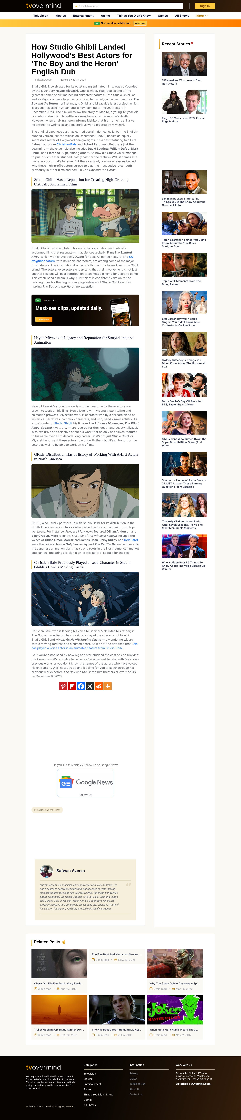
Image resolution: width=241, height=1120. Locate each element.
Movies (60, 15)
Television (40, 15)
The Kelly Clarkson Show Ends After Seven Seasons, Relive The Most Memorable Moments (182, 525)
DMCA (133, 1078)
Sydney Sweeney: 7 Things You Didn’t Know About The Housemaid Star (184, 363)
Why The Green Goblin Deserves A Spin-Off (177, 983)
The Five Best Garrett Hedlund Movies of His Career (124, 1029)
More (200, 15)
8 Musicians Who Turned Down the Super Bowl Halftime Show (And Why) (184, 442)
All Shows (182, 15)
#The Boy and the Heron (47, 809)
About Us (135, 1089)
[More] (107, 686)
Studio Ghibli (63, 423)
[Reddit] (99, 686)
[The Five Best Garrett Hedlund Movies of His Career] (117, 1009)
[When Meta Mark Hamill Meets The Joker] (175, 1009)
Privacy (134, 1073)
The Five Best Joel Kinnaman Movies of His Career (123, 954)
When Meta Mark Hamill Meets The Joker (175, 1029)
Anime (105, 15)
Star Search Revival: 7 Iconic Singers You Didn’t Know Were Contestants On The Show (181, 322)
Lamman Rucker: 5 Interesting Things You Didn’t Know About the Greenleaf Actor (183, 202)
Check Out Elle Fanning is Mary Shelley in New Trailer (67, 983)
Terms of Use (137, 1083)
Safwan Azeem (43, 79)
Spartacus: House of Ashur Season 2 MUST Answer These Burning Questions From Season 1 (184, 483)
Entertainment (83, 15)
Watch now (140, 23)
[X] (90, 686)
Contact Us (136, 1094)
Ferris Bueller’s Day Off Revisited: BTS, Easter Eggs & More (182, 403)
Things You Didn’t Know (134, 15)
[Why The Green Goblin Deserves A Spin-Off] (175, 963)
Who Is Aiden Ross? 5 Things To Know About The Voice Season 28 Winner (183, 566)
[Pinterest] (63, 686)
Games (163, 15)
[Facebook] (81, 686)
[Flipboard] (72, 686)
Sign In (205, 6)
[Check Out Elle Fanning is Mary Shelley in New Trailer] (59, 963)
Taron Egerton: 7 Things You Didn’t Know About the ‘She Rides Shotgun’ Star (184, 243)
